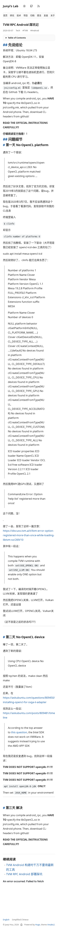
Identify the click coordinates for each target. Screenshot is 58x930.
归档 (32, 15)
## (5, 44)
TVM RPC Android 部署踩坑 (24, 874)
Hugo (37, 924)
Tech (18, 30)
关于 (53, 15)
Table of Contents (17, 37)
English (6, 919)
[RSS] (38, 6)
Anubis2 (51, 924)
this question (19, 732)
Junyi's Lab (10, 6)
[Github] (31, 6)
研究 (12, 15)
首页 (5, 15)
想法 (39, 15)
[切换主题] (24, 6)
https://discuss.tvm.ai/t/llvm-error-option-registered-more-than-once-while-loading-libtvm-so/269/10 (28, 535)
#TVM (25, 30)
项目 (26, 15)
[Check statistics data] (21, 924)
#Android (34, 30)
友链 (46, 15)
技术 (19, 15)
